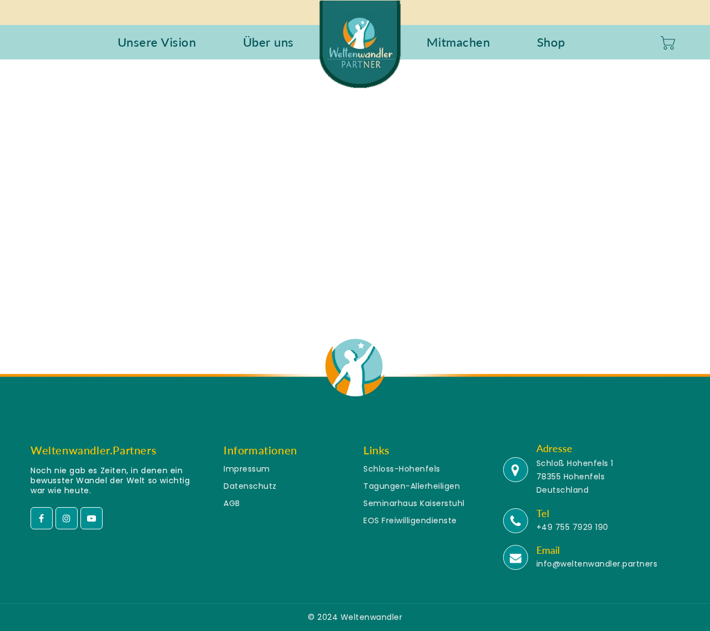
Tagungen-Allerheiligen (411, 486)
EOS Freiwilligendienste (410, 520)
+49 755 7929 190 (572, 527)
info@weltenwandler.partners (597, 563)
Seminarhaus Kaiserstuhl (414, 503)
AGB (232, 503)
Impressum (247, 468)
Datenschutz (250, 486)
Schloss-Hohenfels (401, 468)
